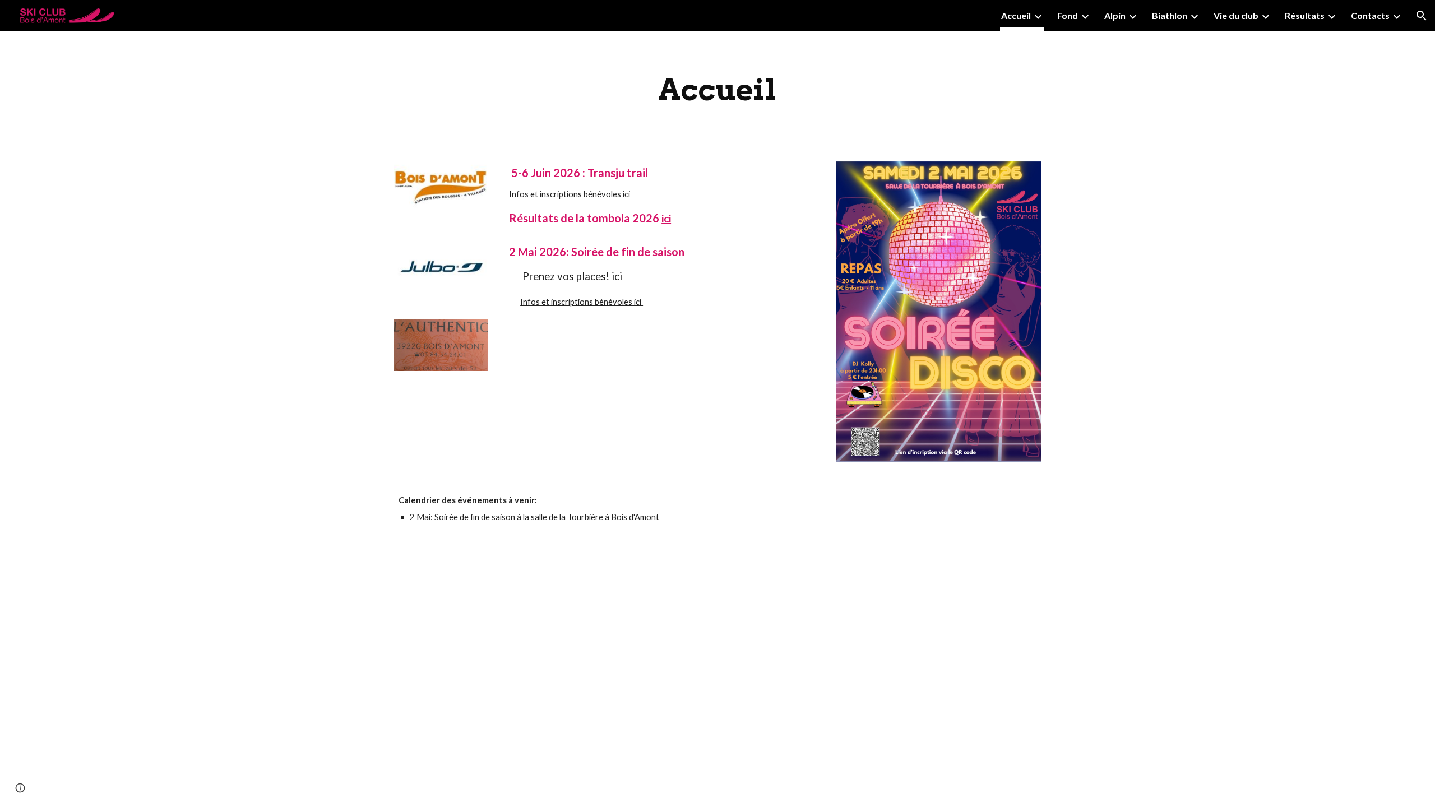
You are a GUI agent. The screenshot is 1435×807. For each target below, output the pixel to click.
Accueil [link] (1016, 15)
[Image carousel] (441, 193)
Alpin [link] (1115, 15)
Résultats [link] (1305, 15)
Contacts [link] (1370, 15)
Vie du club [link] (1236, 15)
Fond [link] (1067, 15)
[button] (1421, 15)
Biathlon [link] (1169, 15)
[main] (717, 89)
